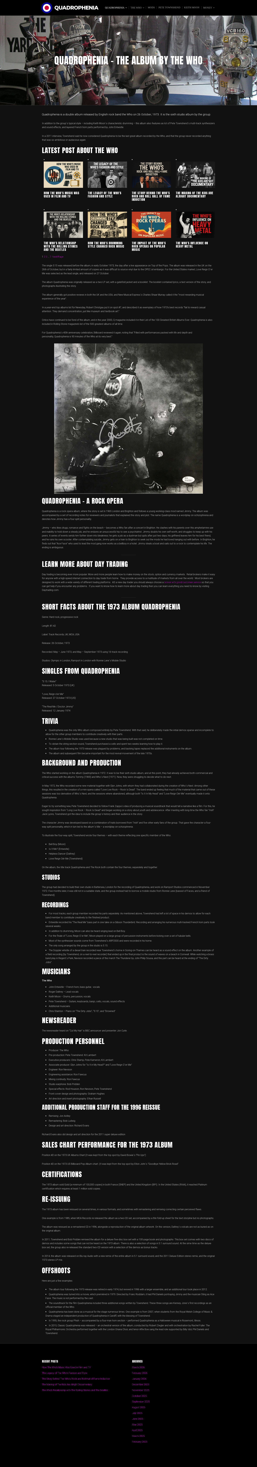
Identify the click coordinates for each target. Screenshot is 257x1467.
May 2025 (137, 1424)
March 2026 (138, 1367)
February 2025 (139, 1441)
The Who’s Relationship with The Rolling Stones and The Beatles (61, 246)
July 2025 (137, 1413)
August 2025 (138, 1407)
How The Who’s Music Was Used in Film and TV (61, 194)
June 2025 (137, 1418)
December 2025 (140, 1384)
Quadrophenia (76, 8)
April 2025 (137, 1430)
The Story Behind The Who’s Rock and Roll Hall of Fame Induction (151, 196)
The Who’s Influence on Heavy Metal (192, 244)
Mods (151, 7)
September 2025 (141, 1401)
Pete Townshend (169, 7)
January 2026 (139, 1378)
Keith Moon (191, 7)
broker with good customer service (182, 582)
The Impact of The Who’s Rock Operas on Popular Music (149, 246)
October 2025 (139, 1396)
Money (207, 7)
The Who (136, 7)
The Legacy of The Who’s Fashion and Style (104, 194)
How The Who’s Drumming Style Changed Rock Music (106, 244)
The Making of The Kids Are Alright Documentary (194, 194)
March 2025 (138, 1436)
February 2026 (139, 1373)
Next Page (57, 256)
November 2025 (140, 1390)
